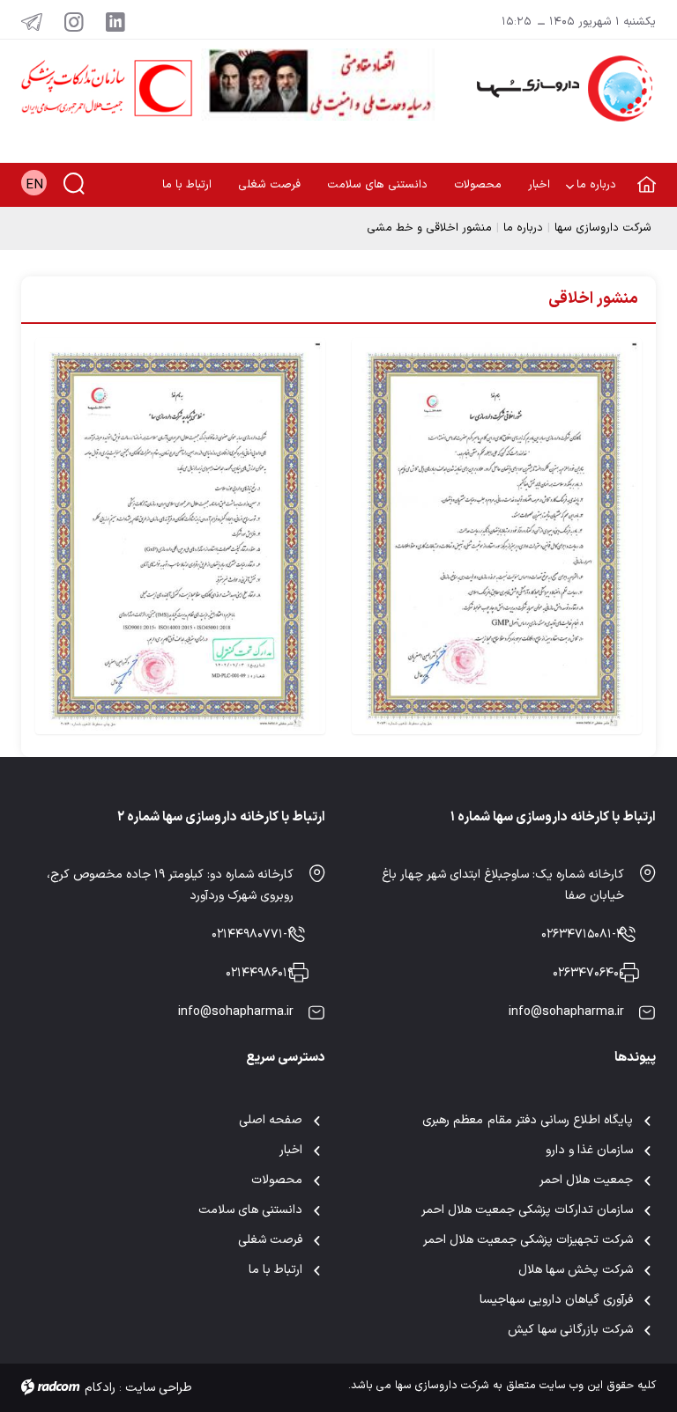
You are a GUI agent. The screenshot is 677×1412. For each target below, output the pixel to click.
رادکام (100, 1388)
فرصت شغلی (270, 1240)
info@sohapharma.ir (566, 1012)
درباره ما (523, 228)
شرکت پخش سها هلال (575, 1270)
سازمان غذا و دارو (589, 1150)
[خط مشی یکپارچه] (180, 536)
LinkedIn (115, 21)
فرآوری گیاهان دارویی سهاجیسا (556, 1300)
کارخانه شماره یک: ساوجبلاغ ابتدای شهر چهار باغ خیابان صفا (503, 885)
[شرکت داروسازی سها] (559, 88)
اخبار (290, 1150)
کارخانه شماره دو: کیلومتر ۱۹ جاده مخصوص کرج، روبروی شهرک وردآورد (170, 885)
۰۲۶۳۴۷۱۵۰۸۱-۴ (582, 934)
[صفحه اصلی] (642, 174)
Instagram (74, 21)
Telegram (31, 21)
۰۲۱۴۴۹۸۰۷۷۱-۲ (253, 934)
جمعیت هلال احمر (586, 1180)
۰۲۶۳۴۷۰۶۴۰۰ (588, 973)
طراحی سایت (158, 1388)
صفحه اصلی (270, 1120)
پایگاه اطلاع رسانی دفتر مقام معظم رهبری (527, 1120)
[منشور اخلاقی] (497, 536)
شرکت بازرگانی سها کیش (570, 1329)
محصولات (276, 1180)
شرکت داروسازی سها (602, 228)
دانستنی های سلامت (250, 1210)
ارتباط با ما (275, 1270)
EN (34, 185)
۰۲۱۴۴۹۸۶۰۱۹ (260, 973)
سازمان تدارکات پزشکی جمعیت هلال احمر (527, 1210)
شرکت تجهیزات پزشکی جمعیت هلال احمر (528, 1240)
